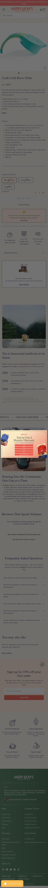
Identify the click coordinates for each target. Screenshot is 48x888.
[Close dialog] (44, 432)
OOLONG (24, 449)
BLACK (24, 445)
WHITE (24, 452)
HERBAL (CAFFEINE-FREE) (24, 454)
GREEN (24, 447)
